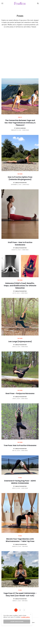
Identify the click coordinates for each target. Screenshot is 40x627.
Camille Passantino (21, 182)
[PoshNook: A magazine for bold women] (20, 3)
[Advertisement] (20, 57)
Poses (20, 477)
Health (20, 117)
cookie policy (25, 617)
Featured (20, 174)
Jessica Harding (21, 128)
